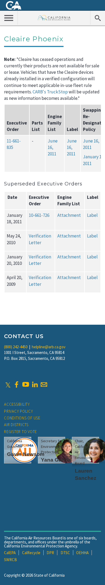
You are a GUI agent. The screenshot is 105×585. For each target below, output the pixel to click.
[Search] (97, 18)
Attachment (69, 215)
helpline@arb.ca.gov (48, 346)
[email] (43, 384)
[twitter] (8, 384)
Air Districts (16, 424)
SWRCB (10, 559)
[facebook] (16, 384)
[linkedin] (34, 384)
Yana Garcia (56, 460)
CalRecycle (31, 552)
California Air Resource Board (54, 17)
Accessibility (17, 404)
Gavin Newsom (25, 454)
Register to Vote (20, 431)
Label (92, 215)
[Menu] (9, 18)
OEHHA (82, 552)
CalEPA (10, 552)
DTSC (65, 552)
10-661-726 (39, 215)
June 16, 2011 (53, 147)
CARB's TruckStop (50, 92)
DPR (50, 552)
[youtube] (25, 384)
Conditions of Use (22, 418)
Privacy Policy (18, 411)
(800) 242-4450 (15, 346)
